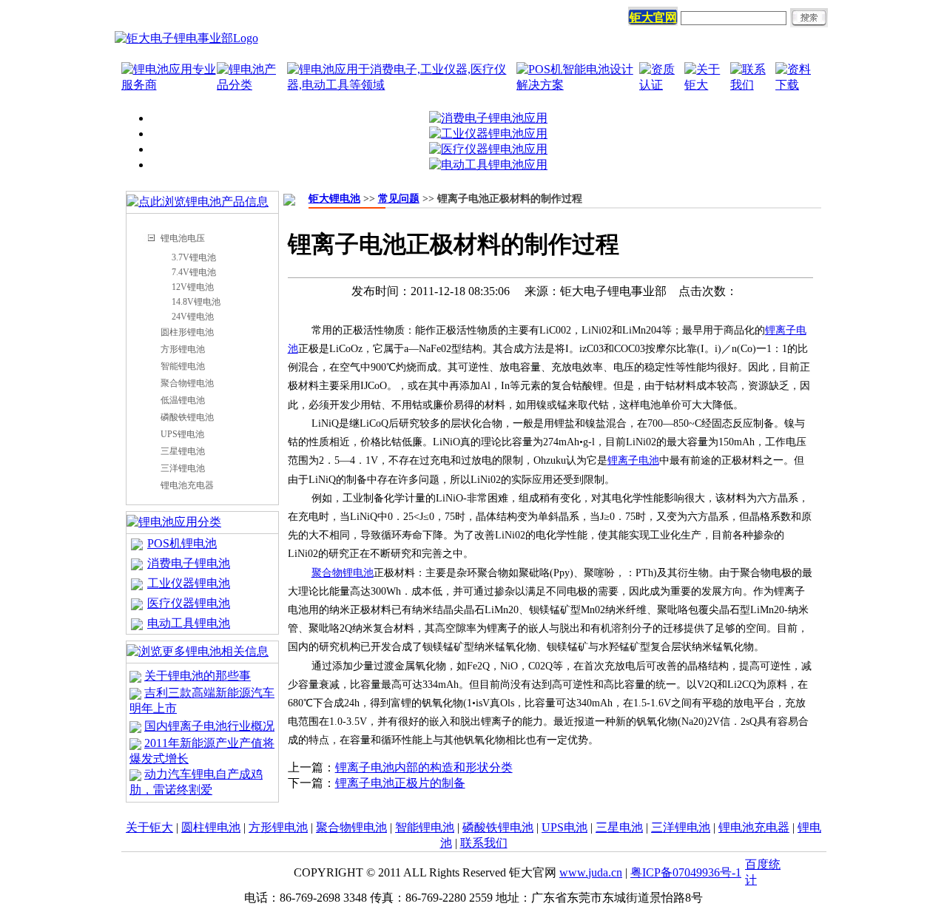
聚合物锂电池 (187, 383)
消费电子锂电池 (188, 563)
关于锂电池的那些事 (197, 675)
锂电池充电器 (187, 485)
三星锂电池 (183, 451)
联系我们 (484, 843)
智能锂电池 (183, 366)
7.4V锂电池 (194, 272)
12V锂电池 (193, 287)
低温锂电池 (183, 400)
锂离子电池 (633, 460)
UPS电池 (564, 827)
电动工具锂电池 (188, 623)
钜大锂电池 (334, 198)
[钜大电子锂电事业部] (186, 38)
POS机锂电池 (182, 543)
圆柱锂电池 (210, 827)
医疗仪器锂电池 (188, 603)
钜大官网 (653, 17)
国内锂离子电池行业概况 (209, 726)
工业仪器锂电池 (188, 583)
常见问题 (398, 198)
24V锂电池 (193, 316)
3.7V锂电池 (194, 257)
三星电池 (619, 827)
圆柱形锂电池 (187, 332)
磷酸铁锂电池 (187, 417)
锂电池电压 (183, 238)
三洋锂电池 (183, 468)
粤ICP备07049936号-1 (685, 872)
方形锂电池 (183, 349)
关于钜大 (149, 827)
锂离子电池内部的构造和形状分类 (424, 767)
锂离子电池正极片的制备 (400, 783)
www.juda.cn (590, 872)
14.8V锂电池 (196, 302)
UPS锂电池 (182, 434)
